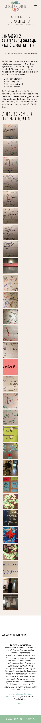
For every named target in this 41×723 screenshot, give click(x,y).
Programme (14, 24)
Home (7, 24)
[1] (18, 686)
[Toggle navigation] (35, 6)
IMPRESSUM (30, 702)
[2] (19, 686)
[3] (20, 686)
